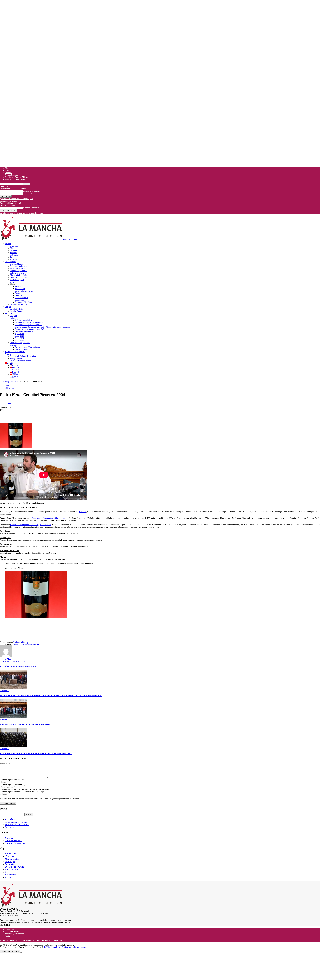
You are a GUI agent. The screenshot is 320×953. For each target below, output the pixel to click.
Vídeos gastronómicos (23, 320)
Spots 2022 (19, 334)
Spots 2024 (19, 338)
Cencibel (82, 512)
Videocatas (13, 381)
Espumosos (19, 300)
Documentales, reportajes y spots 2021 (30, 329)
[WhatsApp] (31, 416)
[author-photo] (6, 657)
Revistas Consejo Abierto (20, 343)
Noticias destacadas (15, 843)
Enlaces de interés (17, 273)
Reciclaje (9, 864)
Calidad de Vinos (22, 349)
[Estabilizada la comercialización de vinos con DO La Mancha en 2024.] (13, 746)
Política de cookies (52, 947)
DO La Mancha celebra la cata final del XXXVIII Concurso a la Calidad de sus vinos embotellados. (51, 695)
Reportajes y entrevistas (24, 331)
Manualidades (12, 859)
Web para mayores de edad (15, 179)
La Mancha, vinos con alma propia (28, 325)
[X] (13, 416)
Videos (13, 318)
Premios (8, 354)
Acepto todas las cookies (10, 952)
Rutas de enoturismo (15, 866)
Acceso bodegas (11, 175)
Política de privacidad (8, 201)
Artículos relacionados (11, 666)
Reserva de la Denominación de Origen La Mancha (30, 525)
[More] (49, 416)
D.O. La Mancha (10, 262)
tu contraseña (28, 193)
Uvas (12, 282)
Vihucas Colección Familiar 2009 (27, 644)
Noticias (8, 244)
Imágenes (14, 316)
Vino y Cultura (16, 358)
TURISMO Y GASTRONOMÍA (15, 352)
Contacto (8, 173)
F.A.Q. (7, 170)
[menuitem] (9, 363)
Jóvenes (18, 286)
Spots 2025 (19, 340)
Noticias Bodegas (17, 311)
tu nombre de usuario (31, 191)
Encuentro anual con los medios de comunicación (25, 724)
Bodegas (8, 307)
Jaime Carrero (59, 940)
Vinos (8, 877)
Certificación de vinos (18, 277)
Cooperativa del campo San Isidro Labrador (49, 518)
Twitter (13, 257)
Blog (7, 168)
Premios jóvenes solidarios (20, 361)
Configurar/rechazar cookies (74, 947)
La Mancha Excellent (23, 302)
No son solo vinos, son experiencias (29, 322)
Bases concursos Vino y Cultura (27, 347)
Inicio (2, 381)
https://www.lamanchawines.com (13, 661)
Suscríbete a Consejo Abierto (16, 177)
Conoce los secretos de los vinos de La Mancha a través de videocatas (42, 327)
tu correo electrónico (31, 208)
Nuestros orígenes (17, 280)
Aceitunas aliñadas (20, 642)
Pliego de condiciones (18, 266)
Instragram (14, 255)
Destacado (14, 246)
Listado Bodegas (16, 309)
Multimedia (9, 313)
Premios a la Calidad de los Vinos (23, 356)
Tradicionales (20, 289)
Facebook (14, 250)
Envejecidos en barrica (24, 291)
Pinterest (13, 259)
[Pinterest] (22, 416)
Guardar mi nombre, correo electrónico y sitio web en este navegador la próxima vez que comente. (41, 799)
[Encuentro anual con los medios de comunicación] (13, 717)
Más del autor (29, 666)
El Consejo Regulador (19, 275)
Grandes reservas (21, 298)
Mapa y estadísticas (17, 268)
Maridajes (10, 861)
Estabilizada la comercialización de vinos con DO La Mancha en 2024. (36, 753)
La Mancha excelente (18, 304)
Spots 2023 (19, 336)
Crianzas (18, 293)
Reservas (18, 295)
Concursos (14, 345)
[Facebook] (4, 416)
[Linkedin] (40, 416)
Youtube (13, 253)
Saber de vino (11, 869)
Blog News (10, 856)
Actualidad (4, 691)
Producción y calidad (18, 271)
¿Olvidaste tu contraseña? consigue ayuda (16, 199)
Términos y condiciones (17, 824)
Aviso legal (10, 819)
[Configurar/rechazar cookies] (21, 952)
